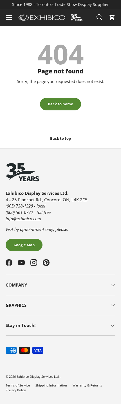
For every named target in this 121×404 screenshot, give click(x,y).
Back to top (60, 138)
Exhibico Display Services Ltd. (38, 376)
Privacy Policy (16, 390)
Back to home (60, 103)
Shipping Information (51, 385)
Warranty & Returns (87, 385)
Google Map (24, 244)
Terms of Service (18, 385)
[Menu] (9, 17)
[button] (112, 17)
